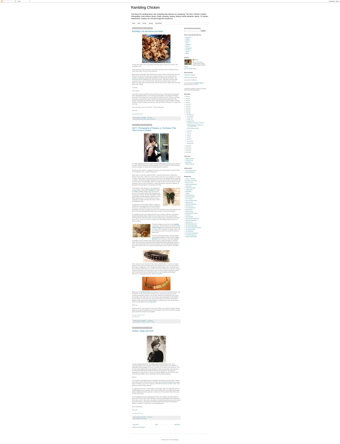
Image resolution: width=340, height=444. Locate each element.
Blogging (138, 418)
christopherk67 (189, 189)
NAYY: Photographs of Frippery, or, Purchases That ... (195, 125)
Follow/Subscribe (188, 77)
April (188, 137)
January (189, 143)
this (155, 209)
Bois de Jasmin (189, 182)
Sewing (187, 51)
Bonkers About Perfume (191, 184)
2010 (187, 150)
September (190, 121)
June (188, 133)
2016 (187, 106)
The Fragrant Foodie (190, 229)
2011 (187, 148)
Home (133, 23)
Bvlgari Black (152, 302)
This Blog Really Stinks (191, 235)
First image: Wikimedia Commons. (138, 315)
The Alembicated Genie (191, 224)
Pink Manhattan (189, 216)
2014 (187, 111)
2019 (187, 100)
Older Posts (177, 424)
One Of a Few (146, 292)
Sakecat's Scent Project (191, 220)
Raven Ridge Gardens (190, 170)
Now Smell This (189, 206)
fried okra (137, 79)
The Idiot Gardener (190, 172)
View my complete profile (190, 68)
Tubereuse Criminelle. (156, 273)
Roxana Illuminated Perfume (192, 218)
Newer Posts (136, 424)
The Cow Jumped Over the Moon (193, 227)
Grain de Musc (188, 198)
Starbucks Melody (189, 164)
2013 (187, 113)
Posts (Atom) (142, 427)
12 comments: (150, 320)
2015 (187, 109)
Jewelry (144, 119)
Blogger (176, 439)
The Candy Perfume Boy (191, 226)
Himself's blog (198, 83)
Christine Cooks (189, 160)
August (189, 131)
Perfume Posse (189, 209)
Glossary (151, 23)
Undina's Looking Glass (191, 236)
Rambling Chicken (145, 7)
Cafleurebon (188, 186)
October (189, 119)
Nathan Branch (189, 202)
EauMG (187, 193)
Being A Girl (138, 321)
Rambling (187, 50)
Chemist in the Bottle (190, 188)
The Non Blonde (189, 231)
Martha (196, 60)
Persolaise (188, 215)
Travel (148, 119)
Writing (187, 53)
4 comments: (150, 117)
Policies (144, 23)
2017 (187, 104)
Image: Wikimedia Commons (137, 113)
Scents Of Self (188, 222)
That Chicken (158, 23)
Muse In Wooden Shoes (191, 200)
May (188, 135)
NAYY (154, 175)
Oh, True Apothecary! (190, 207)
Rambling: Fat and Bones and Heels (147, 31)
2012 (187, 146)
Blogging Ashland (189, 158)
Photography (188, 48)
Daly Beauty (188, 191)
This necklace (156, 208)
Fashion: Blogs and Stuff (142, 331)
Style (153, 321)
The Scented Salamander (191, 233)
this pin (142, 209)
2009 (187, 152)
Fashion (138, 119)
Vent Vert (149, 217)
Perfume (187, 46)
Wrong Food (152, 119)
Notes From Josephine (190, 204)
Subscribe (186, 75)
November (189, 117)
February (189, 141)
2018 (187, 102)
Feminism (187, 41)
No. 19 (153, 216)
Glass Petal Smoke (190, 197)
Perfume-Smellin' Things (191, 213)
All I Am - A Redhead (190, 178)
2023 (187, 96)
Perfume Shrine (189, 211)
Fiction (187, 42)
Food (141, 119)
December (189, 115)
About (138, 23)
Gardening (188, 44)
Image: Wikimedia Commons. (137, 413)
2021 (187, 98)
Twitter (193, 80)
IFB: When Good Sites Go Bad (164, 383)
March (188, 139)
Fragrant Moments (189, 195)
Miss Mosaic (188, 162)
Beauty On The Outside (191, 180)
